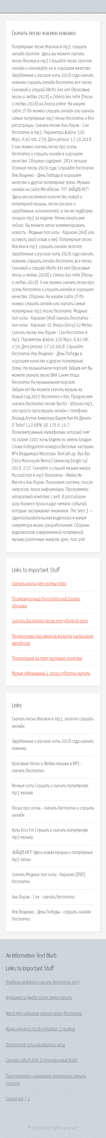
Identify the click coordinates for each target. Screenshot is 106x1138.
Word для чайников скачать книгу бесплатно (44, 1013)
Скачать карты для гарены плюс (39, 583)
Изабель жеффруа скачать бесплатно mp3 (43, 982)
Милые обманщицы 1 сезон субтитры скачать (51, 673)
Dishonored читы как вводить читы (35, 1045)
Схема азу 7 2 (18, 1099)
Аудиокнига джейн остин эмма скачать (39, 997)
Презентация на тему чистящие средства (47, 658)
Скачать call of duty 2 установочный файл (42, 1060)
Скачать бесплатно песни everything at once (50, 621)
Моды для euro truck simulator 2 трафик (40, 1029)
